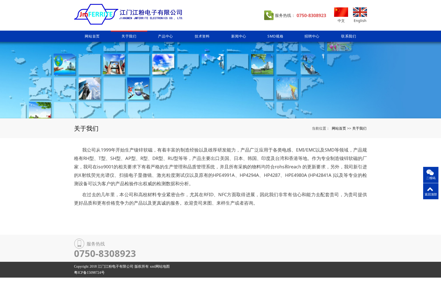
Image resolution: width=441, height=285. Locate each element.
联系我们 (348, 36)
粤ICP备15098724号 (89, 273)
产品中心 (165, 36)
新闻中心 (238, 36)
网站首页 (92, 36)
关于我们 (129, 36)
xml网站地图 (160, 266)
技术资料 (202, 36)
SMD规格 (275, 36)
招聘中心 (312, 36)
